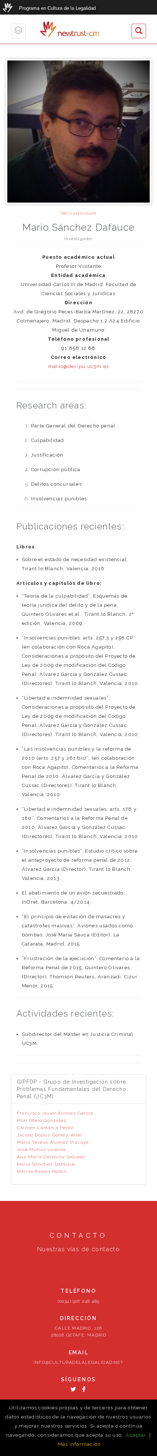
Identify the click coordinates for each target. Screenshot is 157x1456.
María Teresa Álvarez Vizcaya (53, 1142)
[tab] (78, 1089)
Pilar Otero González (41, 1120)
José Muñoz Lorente (41, 1149)
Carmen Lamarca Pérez (45, 1127)
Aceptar (136, 1435)
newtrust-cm (78, 33)
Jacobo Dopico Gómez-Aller (49, 1135)
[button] (138, 31)
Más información (79, 1444)
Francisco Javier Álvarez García (55, 1113)
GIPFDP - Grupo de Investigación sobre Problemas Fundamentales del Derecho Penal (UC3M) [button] (71, 1089)
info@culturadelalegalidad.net (78, 1362)
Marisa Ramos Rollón (42, 1171)
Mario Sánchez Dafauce (46, 1164)
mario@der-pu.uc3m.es (78, 366)
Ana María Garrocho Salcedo (51, 1156)
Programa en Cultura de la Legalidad (57, 8)
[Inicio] (48, 29)
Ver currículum (79, 213)
